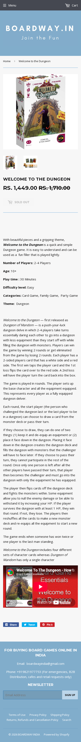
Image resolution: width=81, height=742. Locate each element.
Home (7, 61)
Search (66, 720)
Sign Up (70, 695)
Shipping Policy (59, 715)
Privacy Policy (38, 715)
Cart (74, 5)
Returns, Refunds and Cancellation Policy (32, 720)
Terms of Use (17, 715)
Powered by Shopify (56, 734)
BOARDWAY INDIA (29, 734)
